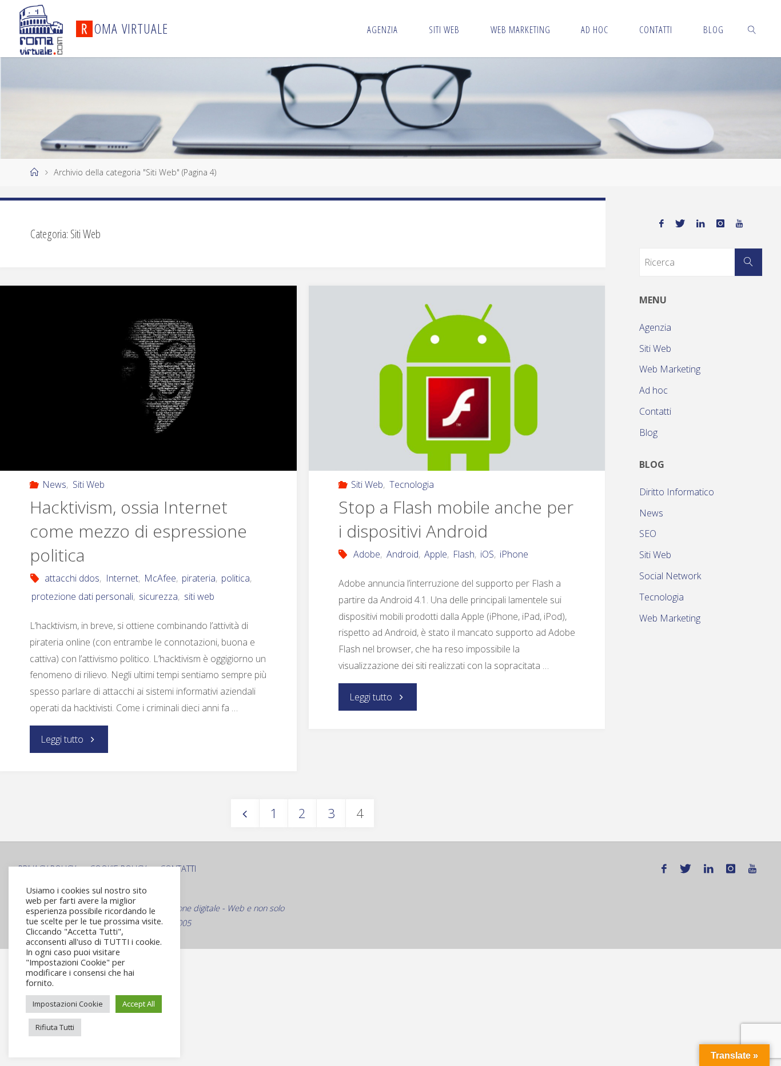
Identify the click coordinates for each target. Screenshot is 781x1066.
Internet (122, 578)
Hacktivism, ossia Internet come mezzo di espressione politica (138, 531)
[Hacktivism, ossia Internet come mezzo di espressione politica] (148, 378)
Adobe (366, 554)
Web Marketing (669, 369)
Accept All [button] (138, 1004)
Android (402, 554)
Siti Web (88, 484)
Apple (435, 554)
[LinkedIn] (701, 223)
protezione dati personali (82, 596)
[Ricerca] (748, 262)
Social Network (670, 576)
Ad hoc (653, 390)
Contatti (655, 411)
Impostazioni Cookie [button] (68, 1004)
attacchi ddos (72, 578)
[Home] (34, 172)
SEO (647, 533)
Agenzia (655, 327)
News (54, 484)
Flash (464, 554)
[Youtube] (739, 223)
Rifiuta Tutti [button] (54, 1027)
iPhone (514, 554)
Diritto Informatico (676, 492)
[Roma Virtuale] (41, 28)
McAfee (160, 578)
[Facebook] (662, 223)
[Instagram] (720, 223)
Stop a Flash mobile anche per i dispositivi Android (455, 519)
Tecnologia (411, 484)
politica (235, 578)
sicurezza (158, 596)
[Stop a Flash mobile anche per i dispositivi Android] (457, 378)
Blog (648, 432)
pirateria (199, 578)
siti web (199, 596)
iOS (487, 554)
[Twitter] (680, 223)
